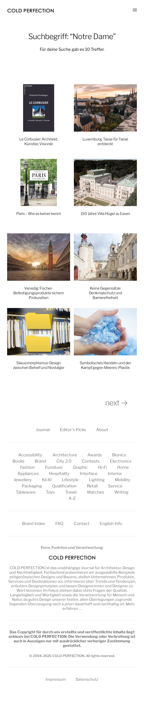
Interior (115, 473)
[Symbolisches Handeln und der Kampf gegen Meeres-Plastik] (105, 331)
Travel (70, 492)
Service (115, 485)
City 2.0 (63, 461)
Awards (94, 454)
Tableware (26, 492)
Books (18, 461)
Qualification (64, 485)
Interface (89, 473)
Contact (81, 523)
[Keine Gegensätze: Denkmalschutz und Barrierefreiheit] (105, 257)
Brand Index (33, 523)
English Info (111, 523)
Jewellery (23, 479)
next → (121, 402)
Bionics (119, 454)
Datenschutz (87, 679)
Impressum (56, 679)
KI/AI (47, 479)
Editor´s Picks (73, 429)
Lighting (97, 479)
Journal (43, 429)
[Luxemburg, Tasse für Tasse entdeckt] (105, 108)
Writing (121, 492)
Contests (91, 461)
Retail (92, 485)
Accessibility (30, 454)
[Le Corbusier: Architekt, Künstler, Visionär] (38, 108)
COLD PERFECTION (27, 568)
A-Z (72, 498)
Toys (50, 492)
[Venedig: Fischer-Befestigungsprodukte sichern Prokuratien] (38, 257)
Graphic (80, 467)
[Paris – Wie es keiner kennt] (38, 182)
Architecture (64, 454)
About (102, 429)
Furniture (54, 467)
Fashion (27, 467)
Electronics (120, 461)
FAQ (59, 523)
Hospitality (59, 473)
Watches (95, 492)
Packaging (32, 485)
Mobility (122, 479)
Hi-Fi (102, 467)
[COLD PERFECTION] (30, 10)
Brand (40, 461)
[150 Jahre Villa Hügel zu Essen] (105, 182)
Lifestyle (70, 479)
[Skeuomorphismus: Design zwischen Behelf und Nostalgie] (38, 331)
